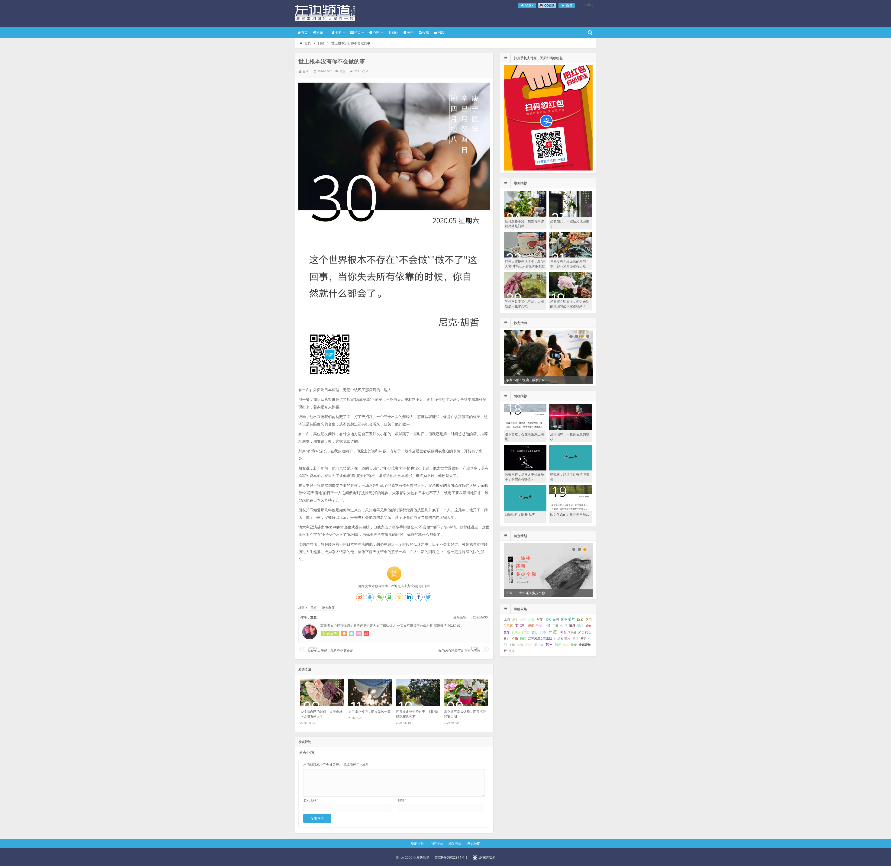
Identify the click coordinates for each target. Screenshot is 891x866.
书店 (441, 32)
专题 (319, 32)
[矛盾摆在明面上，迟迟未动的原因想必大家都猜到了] (570, 296)
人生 (531, 619)
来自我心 (584, 632)
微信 (568, 5)
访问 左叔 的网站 (344, 633)
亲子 (515, 619)
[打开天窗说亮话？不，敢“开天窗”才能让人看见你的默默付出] (525, 256)
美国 (512, 645)
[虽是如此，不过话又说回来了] (570, 216)
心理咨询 (436, 844)
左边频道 (325, 13)
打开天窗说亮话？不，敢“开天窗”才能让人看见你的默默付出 (525, 266)
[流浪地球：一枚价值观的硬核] (570, 429)
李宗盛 (572, 632)
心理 (376, 32)
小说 (547, 625)
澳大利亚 (328, 608)
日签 (321, 43)
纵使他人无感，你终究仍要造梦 (330, 650)
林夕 (506, 638)
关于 (410, 32)
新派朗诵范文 (520, 632)
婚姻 (531, 625)
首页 (304, 32)
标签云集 (455, 844)
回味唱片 (568, 619)
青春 (574, 645)
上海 (507, 619)
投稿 (425, 32)
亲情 (523, 619)
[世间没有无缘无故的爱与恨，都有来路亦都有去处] (570, 256)
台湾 (556, 619)
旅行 (535, 632)
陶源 (566, 645)
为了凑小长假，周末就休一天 (369, 712)
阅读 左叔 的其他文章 (330, 633)
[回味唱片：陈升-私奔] (525, 509)
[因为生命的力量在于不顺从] (570, 509)
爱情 (575, 638)
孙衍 (539, 625)
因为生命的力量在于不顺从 (569, 514)
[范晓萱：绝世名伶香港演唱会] (570, 469)
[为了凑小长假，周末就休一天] (370, 705)
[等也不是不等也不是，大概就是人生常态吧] (525, 296)
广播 (555, 625)
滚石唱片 (563, 638)
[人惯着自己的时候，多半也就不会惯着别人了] (322, 705)
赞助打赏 (417, 844)
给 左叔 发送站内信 (359, 633)
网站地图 (473, 844)
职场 (528, 645)
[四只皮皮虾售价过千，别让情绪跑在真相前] (418, 705)
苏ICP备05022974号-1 (451, 857)
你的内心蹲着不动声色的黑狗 (459, 650)
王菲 (583, 638)
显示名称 (310, 800)
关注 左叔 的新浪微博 (366, 633)
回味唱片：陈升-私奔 (520, 514)
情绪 (580, 625)
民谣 (523, 638)
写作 (540, 619)
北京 (548, 619)
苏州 (549, 645)
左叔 (305, 71)
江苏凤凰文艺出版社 (541, 638)
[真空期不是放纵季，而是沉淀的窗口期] (466, 705)
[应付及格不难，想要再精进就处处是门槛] (525, 216)
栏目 (357, 32)
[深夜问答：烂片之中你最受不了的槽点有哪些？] (525, 469)
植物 (514, 638)
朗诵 (563, 632)
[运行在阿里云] (484, 857)
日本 (543, 632)
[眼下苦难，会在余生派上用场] (525, 429)
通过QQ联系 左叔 (351, 633)
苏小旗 (538, 645)
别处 (395, 32)
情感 (572, 625)
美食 (520, 645)
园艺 (580, 619)
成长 (588, 625)
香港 (511, 651)
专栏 (338, 32)
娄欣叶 (520, 625)
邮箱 (402, 800)
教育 (506, 632)
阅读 (558, 645)
